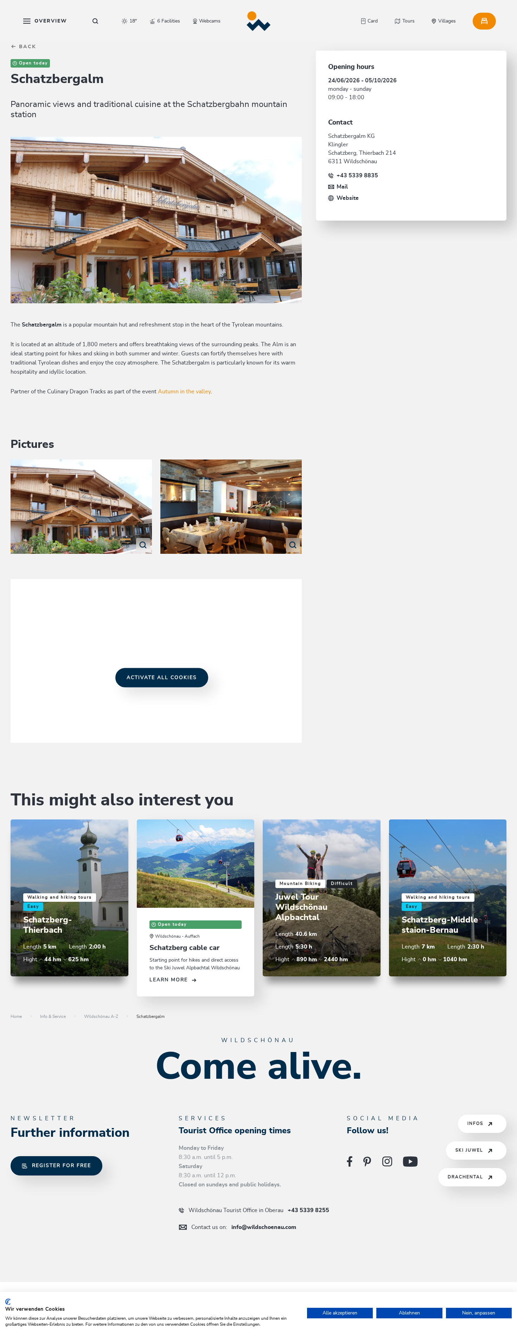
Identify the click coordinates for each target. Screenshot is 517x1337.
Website (348, 198)
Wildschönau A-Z (101, 1016)
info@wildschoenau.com (243, 1227)
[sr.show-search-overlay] (95, 21)
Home (16, 1016)
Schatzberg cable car (184, 947)
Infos (475, 1124)
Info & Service (53, 1016)
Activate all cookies (162, 677)
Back (26, 46)
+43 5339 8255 (259, 1210)
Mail (342, 187)
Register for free (61, 1165)
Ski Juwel (469, 1150)
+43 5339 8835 (357, 175)
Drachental (465, 1177)
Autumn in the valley (184, 391)
